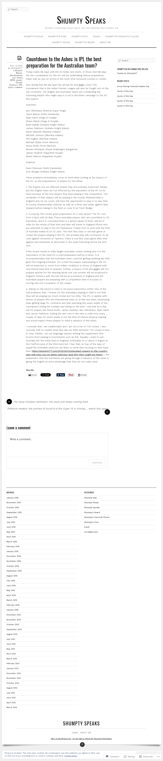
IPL (20, 85)
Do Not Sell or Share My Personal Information (92, 739)
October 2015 (13, 507)
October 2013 (13, 624)
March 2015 (12, 542)
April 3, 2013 (16, 65)
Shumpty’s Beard (85, 42)
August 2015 (12, 517)
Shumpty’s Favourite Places (122, 36)
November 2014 (14, 561)
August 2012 (12, 688)
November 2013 (14, 620)
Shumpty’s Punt (57, 36)
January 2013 (12, 668)
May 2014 (11, 590)
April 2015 (11, 537)
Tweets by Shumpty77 (127, 73)
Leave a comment (15, 87)
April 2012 (11, 702)
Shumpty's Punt (91, 522)
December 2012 (14, 673)
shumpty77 (16, 68)
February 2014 (13, 605)
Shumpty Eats (79, 36)
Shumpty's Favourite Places (97, 517)
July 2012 (11, 693)
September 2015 (14, 512)
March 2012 (12, 707)
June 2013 (11, 644)
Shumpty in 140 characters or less (132, 69)
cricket (19, 80)
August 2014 (12, 576)
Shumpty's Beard (92, 512)
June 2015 (11, 527)
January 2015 (12, 551)
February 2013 (13, 663)
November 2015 (14, 502)
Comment (97, 462)
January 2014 (12, 610)
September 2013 (14, 629)
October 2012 (13, 683)
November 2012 (14, 678)
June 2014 (11, 585)
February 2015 (13, 546)
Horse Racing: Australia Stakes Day (133, 86)
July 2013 (11, 639)
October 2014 (13, 566)
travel (96, 36)
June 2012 (11, 698)
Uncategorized (16, 75)
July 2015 (11, 522)
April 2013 (11, 654)
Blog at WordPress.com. (61, 739)
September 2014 (14, 571)
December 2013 (14, 615)
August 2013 (12, 634)
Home (75, 732)
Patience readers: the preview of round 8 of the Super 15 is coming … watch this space (57, 408)
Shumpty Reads (61, 42)
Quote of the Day (125, 91)
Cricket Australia (15, 83)
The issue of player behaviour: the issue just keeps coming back (51, 401)
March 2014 (12, 600)
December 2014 (14, 556)
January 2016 (13, 498)
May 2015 (11, 532)
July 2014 (11, 580)
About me (105, 42)
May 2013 (11, 649)
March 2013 (12, 659)
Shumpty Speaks (81, 19)
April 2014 (11, 595)
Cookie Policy (70, 756)
